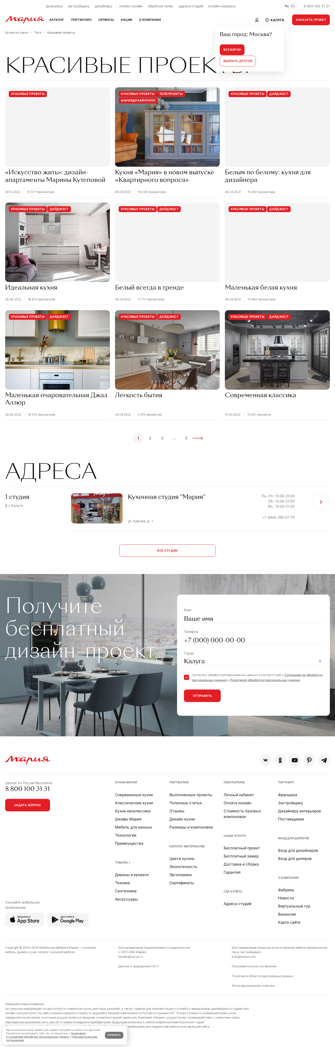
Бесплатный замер (241, 856)
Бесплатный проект (242, 848)
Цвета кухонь (182, 858)
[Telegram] (324, 760)
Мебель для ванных (133, 827)
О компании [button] (150, 20)
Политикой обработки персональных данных (265, 680)
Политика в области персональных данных (262, 976)
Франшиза (287, 794)
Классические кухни (134, 803)
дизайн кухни (26, 952)
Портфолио (179, 782)
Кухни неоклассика (133, 811)
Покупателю (234, 782)
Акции (126, 20)
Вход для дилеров (293, 838)
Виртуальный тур (294, 906)
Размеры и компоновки (191, 827)
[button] (274, 20)
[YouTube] (295, 760)
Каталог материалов (187, 846)
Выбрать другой (237, 61)
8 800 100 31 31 (317, 6)
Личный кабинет (239, 794)
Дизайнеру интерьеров (299, 811)
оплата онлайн (131, 6)
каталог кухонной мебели (56, 952)
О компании (288, 878)
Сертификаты (181, 883)
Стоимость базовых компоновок (242, 814)
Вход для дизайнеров (298, 850)
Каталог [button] (57, 20)
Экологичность (183, 866)
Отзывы (176, 811)
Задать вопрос (27, 805)
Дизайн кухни (182, 819)
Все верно (232, 49)
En (293, 6)
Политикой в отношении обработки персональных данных (45, 1035)
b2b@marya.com (244, 956)
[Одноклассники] (280, 760)
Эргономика (180, 874)
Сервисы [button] (106, 20)
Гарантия (232, 872)
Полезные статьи (185, 803)
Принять (114, 1035)
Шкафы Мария (128, 819)
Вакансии (287, 914)
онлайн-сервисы (221, 6)
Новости (286, 898)
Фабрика (286, 890)
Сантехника (126, 891)
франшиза (54, 6)
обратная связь (160, 6)
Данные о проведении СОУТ (138, 966)
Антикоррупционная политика (253, 985)
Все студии (167, 550)
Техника (122, 883)
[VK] (265, 760)
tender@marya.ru (130, 956)
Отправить (202, 696)
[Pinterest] (309, 760)
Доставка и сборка (241, 864)
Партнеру (286, 782)
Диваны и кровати (132, 874)
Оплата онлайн (237, 803)
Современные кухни (134, 794)
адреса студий (191, 6)
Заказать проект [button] (311, 20)
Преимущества (129, 843)
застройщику (79, 6)
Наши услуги (234, 836)
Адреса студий (237, 903)
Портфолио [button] (81, 20)
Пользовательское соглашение (254, 966)
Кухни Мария (126, 782)
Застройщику (290, 803)
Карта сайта (289, 922)
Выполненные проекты (190, 794)
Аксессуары (126, 899)
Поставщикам (291, 819)
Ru (287, 6)
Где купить (233, 891)
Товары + (122, 862)
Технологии (125, 835)
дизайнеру (103, 6)
